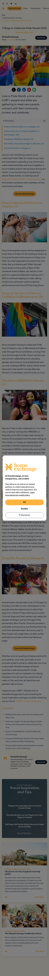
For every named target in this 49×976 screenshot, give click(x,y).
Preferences (24, 515)
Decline (24, 509)
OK (24, 502)
